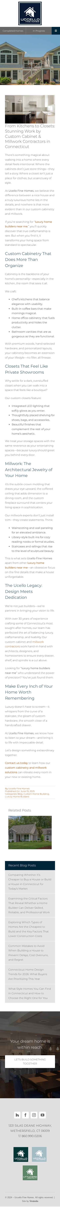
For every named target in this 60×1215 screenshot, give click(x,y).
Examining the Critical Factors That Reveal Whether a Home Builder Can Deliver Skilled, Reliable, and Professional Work (29, 905)
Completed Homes (13, 30)
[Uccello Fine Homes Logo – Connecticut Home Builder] (30, 3)
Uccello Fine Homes (19, 788)
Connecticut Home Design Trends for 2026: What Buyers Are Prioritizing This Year (27, 974)
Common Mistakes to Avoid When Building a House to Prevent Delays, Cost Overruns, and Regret (28, 952)
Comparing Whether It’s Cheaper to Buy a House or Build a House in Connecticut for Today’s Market (29, 881)
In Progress (39, 30)
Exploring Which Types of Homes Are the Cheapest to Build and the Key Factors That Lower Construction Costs (28, 929)
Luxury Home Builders (17, 796)
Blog (20, 793)
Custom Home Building (36, 793)
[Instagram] (34, 1115)
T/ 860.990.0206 (30, 1136)
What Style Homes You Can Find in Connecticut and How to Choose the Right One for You (29, 993)
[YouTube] (42, 1115)
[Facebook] (25, 1115)
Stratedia (34, 1201)
